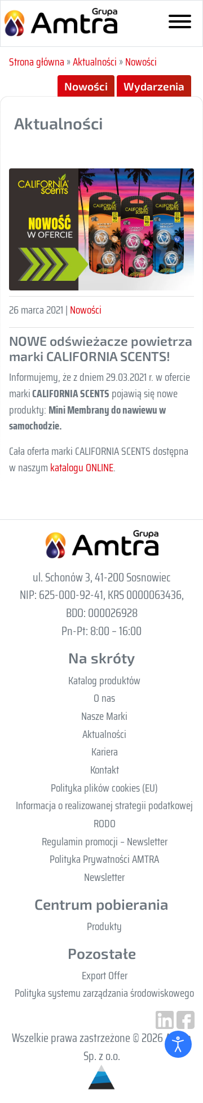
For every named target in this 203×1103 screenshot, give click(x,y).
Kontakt (104, 769)
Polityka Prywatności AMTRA (104, 858)
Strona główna (36, 61)
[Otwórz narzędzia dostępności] (178, 1044)
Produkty (104, 926)
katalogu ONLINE (81, 467)
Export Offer (104, 975)
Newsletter (104, 876)
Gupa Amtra (60, 23)
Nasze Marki (104, 715)
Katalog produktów (104, 680)
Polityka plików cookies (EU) (104, 787)
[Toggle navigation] (180, 23)
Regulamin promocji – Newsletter (104, 841)
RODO (105, 823)
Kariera (104, 751)
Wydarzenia (153, 86)
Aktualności (95, 61)
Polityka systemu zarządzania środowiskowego (104, 992)
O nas (104, 697)
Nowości (141, 61)
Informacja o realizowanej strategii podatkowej (104, 805)
